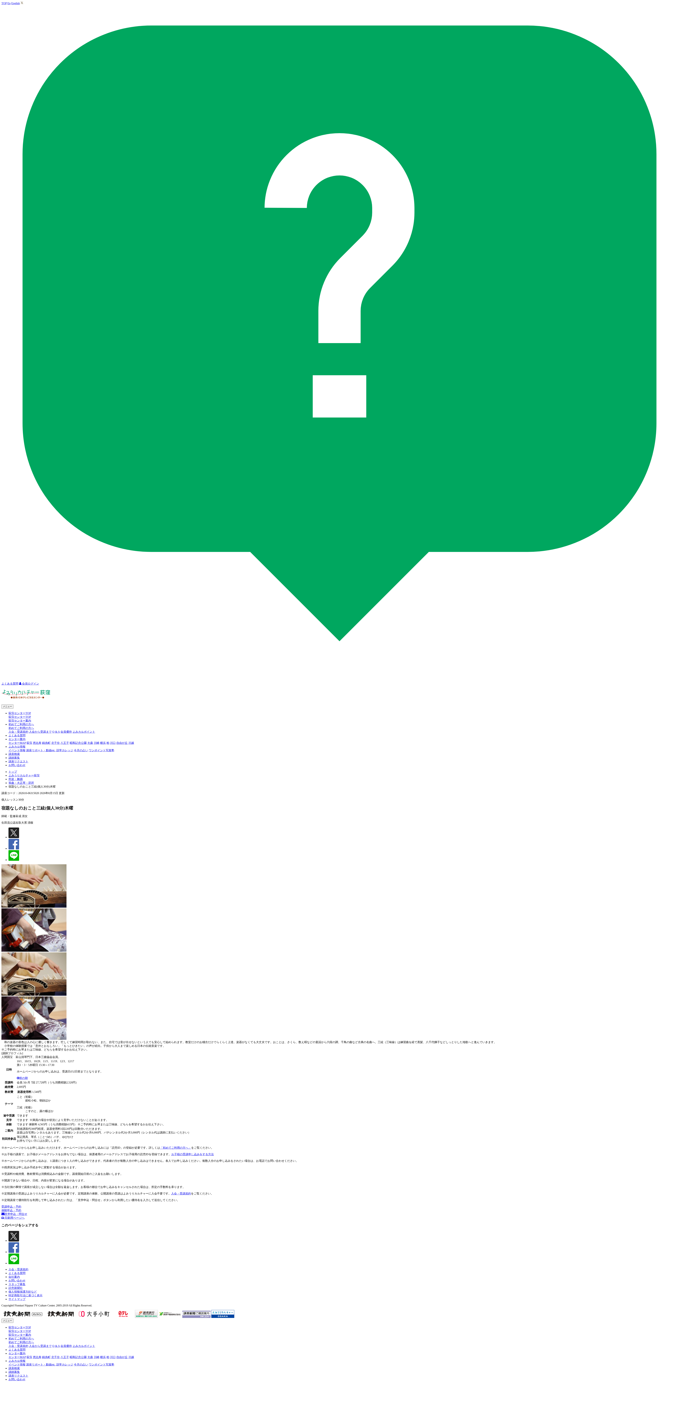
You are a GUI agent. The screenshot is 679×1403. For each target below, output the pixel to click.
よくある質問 (16, 735)
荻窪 (29, 742)
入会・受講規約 (18, 731)
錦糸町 (46, 742)
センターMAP (17, 742)
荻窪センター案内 (19, 720)
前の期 (23, 1078)
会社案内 (14, 1276)
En (9, 3)
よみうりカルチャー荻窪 (24, 775)
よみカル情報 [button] (16, 746)
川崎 (96, 742)
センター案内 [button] (16, 739)
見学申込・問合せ (16, 1214)
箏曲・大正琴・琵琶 (21, 782)
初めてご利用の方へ (21, 728)
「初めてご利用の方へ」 (175, 1147)
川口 (113, 742)
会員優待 (66, 731)
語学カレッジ (64, 750)
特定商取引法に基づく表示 (25, 1295)
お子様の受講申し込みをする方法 (192, 1154)
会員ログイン (30, 683)
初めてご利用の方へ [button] (21, 724)
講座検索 (14, 754)
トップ (12, 771)
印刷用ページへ (14, 1217)
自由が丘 (122, 742)
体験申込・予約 (11, 1210)
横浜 (103, 742)
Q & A (56, 731)
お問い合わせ (16, 765)
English (15, 3)
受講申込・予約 (11, 1206)
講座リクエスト (18, 761)
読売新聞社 (15, 1287)
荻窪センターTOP (19, 716)
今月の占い (81, 750)
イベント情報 (16, 750)
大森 (90, 742)
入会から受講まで (40, 731)
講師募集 (14, 757)
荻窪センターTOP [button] (19, 713)
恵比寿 (37, 742)
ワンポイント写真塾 (101, 750)
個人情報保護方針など (22, 1291)
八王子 (64, 742)
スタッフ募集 (16, 1284)
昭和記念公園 (78, 742)
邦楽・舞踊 (15, 779)
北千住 (55, 742)
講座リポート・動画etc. (41, 750)
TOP (4, 3)
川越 (131, 742)
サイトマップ (16, 1299)
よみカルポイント (83, 731)
